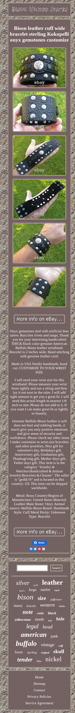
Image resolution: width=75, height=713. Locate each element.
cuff (61, 645)
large (32, 590)
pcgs (50, 620)
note (28, 612)
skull (58, 651)
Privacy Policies (39, 697)
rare (57, 590)
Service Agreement (39, 703)
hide (60, 618)
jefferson (56, 599)
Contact (39, 690)
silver (22, 582)
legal (32, 626)
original (45, 652)
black (52, 613)
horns (18, 606)
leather (52, 582)
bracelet (31, 606)
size (42, 598)
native (45, 589)
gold (36, 585)
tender (24, 659)
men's (22, 590)
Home (39, 677)
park (54, 636)
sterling (32, 652)
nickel (53, 659)
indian (62, 606)
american (34, 634)
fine (39, 661)
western (47, 605)
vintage (47, 644)
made (39, 619)
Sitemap (39, 684)
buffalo (26, 643)
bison (25, 597)
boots (19, 652)
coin (40, 613)
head (47, 627)
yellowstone (23, 619)
